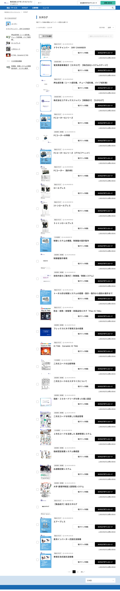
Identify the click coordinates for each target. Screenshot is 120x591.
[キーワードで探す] (112, 7)
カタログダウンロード (105, 53)
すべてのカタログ (10, 18)
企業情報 (35, 8)
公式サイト (15, 4)
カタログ (25, 8)
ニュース (46, 8)
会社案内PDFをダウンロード (88, 3)
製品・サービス (12, 8)
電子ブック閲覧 (83, 53)
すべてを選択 (47, 36)
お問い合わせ (108, 3)
